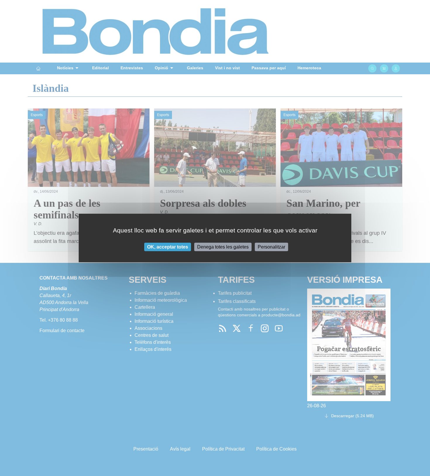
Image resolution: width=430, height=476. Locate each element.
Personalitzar (271, 246)
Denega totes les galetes (223, 246)
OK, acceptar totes (167, 246)
